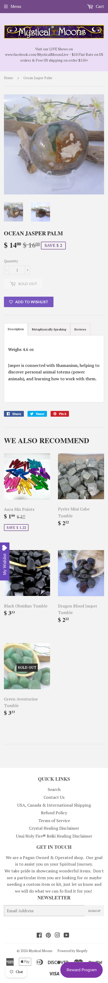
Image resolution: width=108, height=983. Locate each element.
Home (8, 77)
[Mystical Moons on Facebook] (39, 935)
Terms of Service (54, 820)
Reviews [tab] (80, 329)
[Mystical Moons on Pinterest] (48, 935)
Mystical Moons (40, 950)
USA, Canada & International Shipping (54, 805)
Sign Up (94, 911)
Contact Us (54, 797)
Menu (15, 6)
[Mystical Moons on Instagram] (57, 935)
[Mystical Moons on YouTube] (66, 935)
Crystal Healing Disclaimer (54, 828)
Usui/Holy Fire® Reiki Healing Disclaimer (54, 836)
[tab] (49, 329)
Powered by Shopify (72, 950)
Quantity (11, 260)
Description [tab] (16, 329)
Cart (99, 6)
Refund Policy (54, 813)
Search (54, 789)
